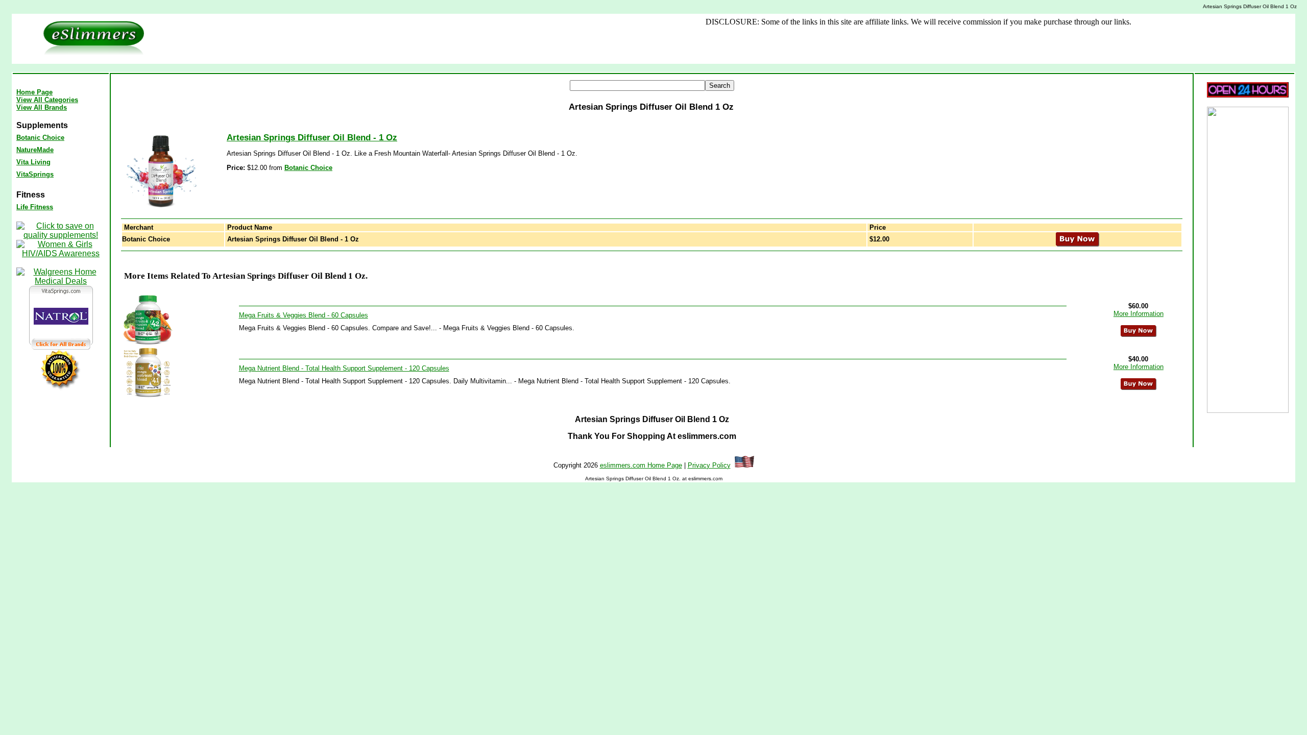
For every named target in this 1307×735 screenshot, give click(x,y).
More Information (1139, 313)
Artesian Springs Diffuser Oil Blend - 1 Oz (312, 137)
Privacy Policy (709, 465)
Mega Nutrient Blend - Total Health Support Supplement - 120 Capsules (344, 368)
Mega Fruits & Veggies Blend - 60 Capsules (303, 315)
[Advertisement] (489, 39)
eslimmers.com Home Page (641, 465)
